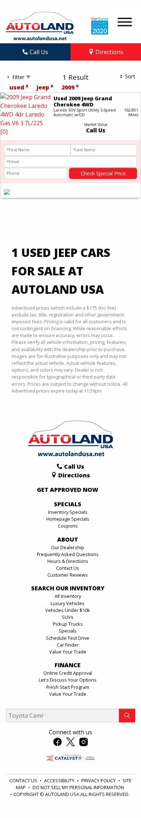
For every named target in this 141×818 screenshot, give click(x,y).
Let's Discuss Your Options (68, 680)
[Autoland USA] (40, 25)
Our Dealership (67, 547)
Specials (68, 630)
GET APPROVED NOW (67, 490)
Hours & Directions (67, 561)
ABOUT (67, 540)
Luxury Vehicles (68, 603)
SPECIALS (67, 504)
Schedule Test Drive (67, 638)
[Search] (127, 715)
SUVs (67, 617)
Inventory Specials (67, 512)
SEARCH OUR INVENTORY (67, 588)
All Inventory (68, 596)
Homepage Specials (67, 519)
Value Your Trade (67, 651)
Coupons (68, 525)
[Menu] (124, 23)
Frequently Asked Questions (68, 554)
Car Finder (68, 645)
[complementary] (119, 796)
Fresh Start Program (67, 687)
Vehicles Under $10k (67, 610)
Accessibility (60, 780)
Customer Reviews (67, 575)
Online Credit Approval (67, 673)
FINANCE (68, 665)
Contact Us (67, 568)
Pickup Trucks (68, 624)
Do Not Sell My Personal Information (78, 787)
